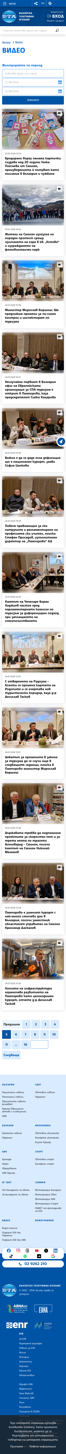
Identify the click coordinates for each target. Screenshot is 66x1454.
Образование (9, 1168)
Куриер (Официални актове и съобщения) (14, 1110)
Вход (58, 16)
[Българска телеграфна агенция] (9, 1290)
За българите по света (15, 1194)
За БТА (22, 1339)
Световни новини (45, 1092)
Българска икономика (47, 1137)
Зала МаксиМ (26, 1393)
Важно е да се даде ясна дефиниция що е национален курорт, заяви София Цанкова (32, 461)
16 (25, 1044)
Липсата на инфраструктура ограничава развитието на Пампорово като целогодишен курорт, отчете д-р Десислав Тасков (29, 996)
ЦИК (4, 1116)
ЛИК (4, 1151)
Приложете (33, 100)
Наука (5, 1164)
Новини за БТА (27, 1348)
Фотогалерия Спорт (46, 1203)
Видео (19, 42)
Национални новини (13, 1092)
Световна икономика (47, 1133)
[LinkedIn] (56, 1250)
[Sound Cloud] (40, 1256)
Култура (6, 1159)
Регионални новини (12, 1097)
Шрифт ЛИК (26, 1384)
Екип (21, 1402)
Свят (38, 1084)
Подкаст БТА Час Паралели (11, 1234)
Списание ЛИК (26, 1398)
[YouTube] (37, 1250)
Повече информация (43, 1446)
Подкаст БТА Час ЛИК (14, 1240)
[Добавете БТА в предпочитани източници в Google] (54, 1256)
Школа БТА (25, 1370)
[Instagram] (19, 1250)
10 (54, 1034)
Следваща (11, 1055)
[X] (47, 1250)
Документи (25, 1361)
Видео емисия (9, 1228)
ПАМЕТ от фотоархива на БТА (48, 1209)
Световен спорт (44, 1159)
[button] (36, 3)
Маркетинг (25, 1389)
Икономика (43, 1125)
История (24, 1357)
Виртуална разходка (30, 1343)
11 (6, 1044)
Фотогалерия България (48, 1190)
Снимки (40, 1182)
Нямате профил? (55, 20)
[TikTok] (12, 1256)
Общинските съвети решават (14, 1103)
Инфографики (44, 1220)
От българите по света (15, 1190)
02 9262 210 (35, 1263)
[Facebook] (9, 1250)
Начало (6, 42)
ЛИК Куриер (8, 1173)
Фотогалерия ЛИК (45, 1199)
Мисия (22, 1352)
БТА (21, 1333)
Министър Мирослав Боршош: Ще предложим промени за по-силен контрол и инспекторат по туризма (32, 315)
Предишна (12, 1024)
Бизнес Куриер (43, 1142)
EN (43, 3)
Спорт (39, 1151)
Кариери (24, 1366)
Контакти (25, 1407)
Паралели (40, 1097)
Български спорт (44, 1164)
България (8, 1084)
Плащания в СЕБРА (29, 1411)
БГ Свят (7, 1182)
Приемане (16, 1446)
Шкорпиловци (26, 1375)
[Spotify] (26, 1256)
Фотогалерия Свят (46, 1194)
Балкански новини (12, 1133)
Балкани (8, 1125)
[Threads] (28, 1250)
